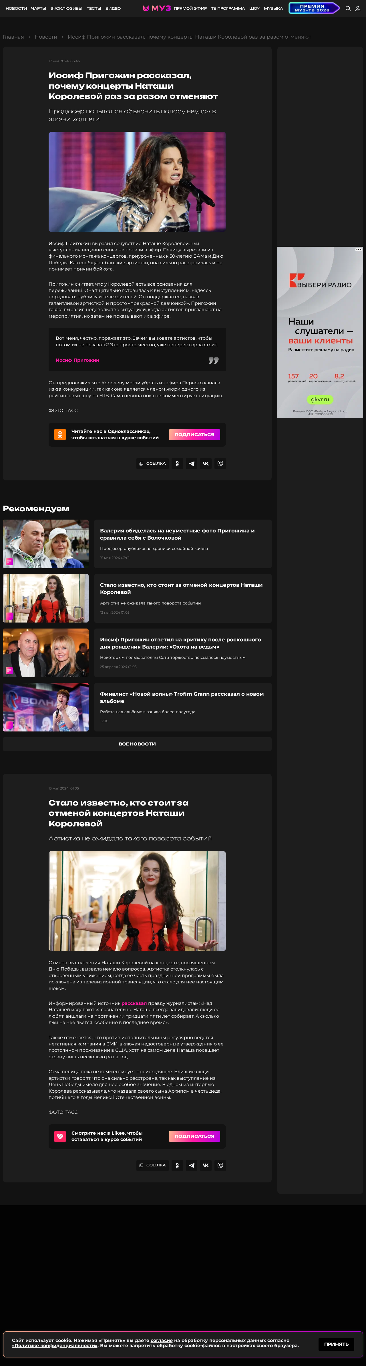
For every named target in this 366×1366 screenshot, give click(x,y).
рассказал (134, 1003)
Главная (13, 37)
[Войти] (357, 8)
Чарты (38, 8)
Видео (113, 8)
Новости (16, 8)
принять (336, 1344)
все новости (137, 743)
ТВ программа (228, 8)
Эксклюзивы (66, 8)
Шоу (254, 8)
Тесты (94, 8)
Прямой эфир (190, 8)
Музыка (273, 8)
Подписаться (194, 434)
